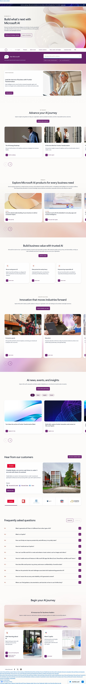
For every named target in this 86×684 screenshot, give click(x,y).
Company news (60, 676)
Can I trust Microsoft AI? (64, 60)
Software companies (35, 676)
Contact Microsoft (19, 683)
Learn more (63, 5)
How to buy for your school (17, 673)
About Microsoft (53, 676)
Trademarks (42, 683)
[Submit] (80, 56)
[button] (10, 501)
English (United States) (5, 680)
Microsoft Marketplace (26, 676)
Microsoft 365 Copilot (13, 485)
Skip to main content (5, 0)
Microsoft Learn (76, 675)
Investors (75, 676)
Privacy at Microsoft (68, 676)
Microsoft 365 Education (5, 673)
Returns (15, 672)
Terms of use (36, 683)
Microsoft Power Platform (32, 675)
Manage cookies (29, 683)
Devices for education (66, 672)
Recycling (53, 683)
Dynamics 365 (17, 675)
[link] (17, 50)
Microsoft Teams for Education (78, 672)
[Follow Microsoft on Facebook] (14, 669)
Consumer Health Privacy (5, 683)
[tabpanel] (42, 421)
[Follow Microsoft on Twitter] (18, 669)
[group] (43, 83)
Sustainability (12, 678)
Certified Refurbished (28, 672)
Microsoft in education (57, 672)
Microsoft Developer (68, 675)
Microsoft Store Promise (38, 672)
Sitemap (13, 683)
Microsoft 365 (23, 675)
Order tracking (20, 672)
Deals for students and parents (45, 673)
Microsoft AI (2, 675)
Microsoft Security (9, 675)
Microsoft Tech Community (15, 676)
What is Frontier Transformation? (50, 60)
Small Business (58, 675)
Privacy (24, 683)
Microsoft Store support (8, 672)
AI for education (55, 673)
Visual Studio (43, 676)
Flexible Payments (48, 672)
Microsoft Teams (24, 485)
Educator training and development (30, 673)
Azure (33, 485)
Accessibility (6, 678)
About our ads (58, 683)
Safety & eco (47, 683)
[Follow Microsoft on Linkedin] (21, 669)
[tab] (32, 395)
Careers (47, 676)
